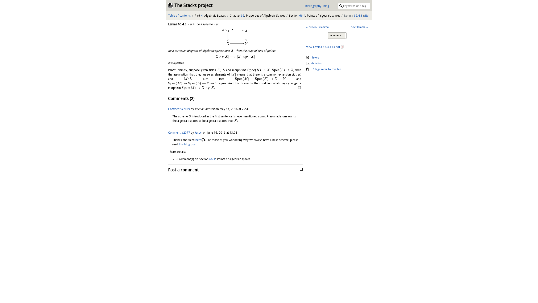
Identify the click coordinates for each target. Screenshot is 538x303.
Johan (198, 132)
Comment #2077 (179, 132)
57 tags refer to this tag (326, 69)
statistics (316, 63)
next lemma (358, 27)
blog (326, 6)
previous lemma (318, 27)
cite (366, 15)
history (315, 57)
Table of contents (179, 15)
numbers (335, 35)
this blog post (187, 144)
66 (242, 15)
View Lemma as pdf (323, 47)
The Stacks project (193, 5)
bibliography (313, 6)
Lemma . (177, 24)
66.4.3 (358, 15)
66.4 (302, 15)
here (198, 140)
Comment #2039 (179, 109)
